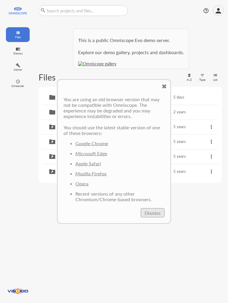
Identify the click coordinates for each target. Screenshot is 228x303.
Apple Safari (88, 163)
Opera (81, 183)
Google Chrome (91, 143)
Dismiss (153, 213)
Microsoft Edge (91, 153)
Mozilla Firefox (91, 173)
